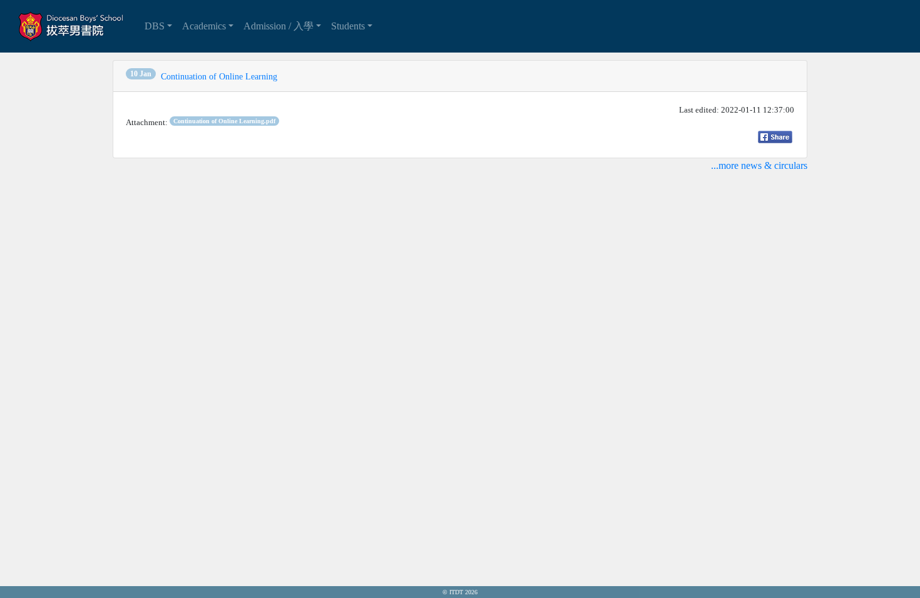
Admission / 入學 (278, 26)
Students (348, 26)
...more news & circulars (759, 165)
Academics (204, 26)
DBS (155, 26)
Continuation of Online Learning (219, 76)
